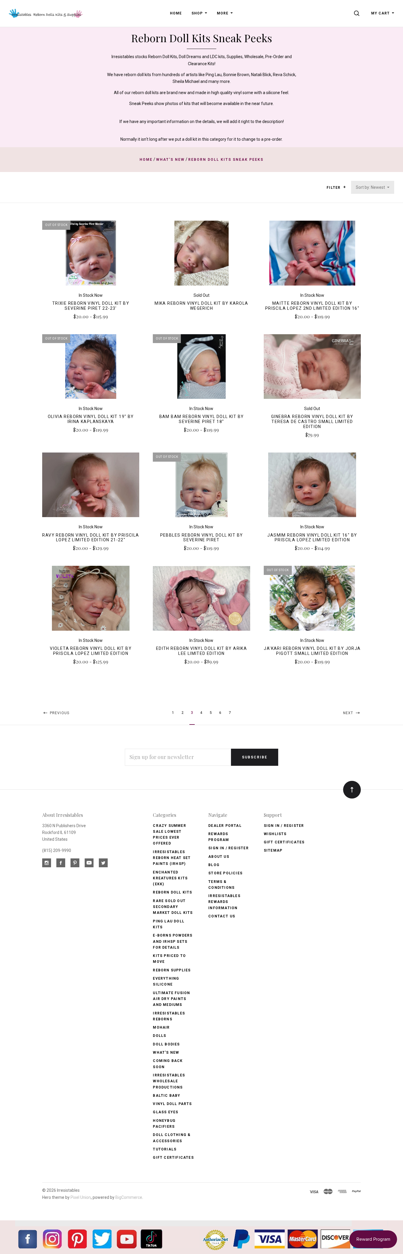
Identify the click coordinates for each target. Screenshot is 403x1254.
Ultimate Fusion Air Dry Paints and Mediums (171, 999)
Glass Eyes (165, 1112)
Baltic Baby (166, 1096)
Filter (334, 188)
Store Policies (225, 873)
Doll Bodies (166, 1044)
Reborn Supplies (172, 970)
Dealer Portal (225, 826)
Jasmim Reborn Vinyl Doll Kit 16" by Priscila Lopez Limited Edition (312, 537)
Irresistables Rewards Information (224, 902)
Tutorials (164, 1149)
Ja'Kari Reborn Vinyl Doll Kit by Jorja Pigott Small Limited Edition (312, 651)
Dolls (159, 1036)
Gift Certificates (173, 1157)
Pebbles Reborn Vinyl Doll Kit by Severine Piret (201, 537)
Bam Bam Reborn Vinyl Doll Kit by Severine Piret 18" (201, 419)
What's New (166, 1052)
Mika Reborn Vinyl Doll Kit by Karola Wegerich (201, 306)
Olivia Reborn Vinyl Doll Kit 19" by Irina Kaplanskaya (91, 419)
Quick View (90, 256)
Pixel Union (81, 1197)
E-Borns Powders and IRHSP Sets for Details (172, 941)
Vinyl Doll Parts (172, 1104)
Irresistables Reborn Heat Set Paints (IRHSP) (172, 858)
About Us (218, 857)
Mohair (161, 1027)
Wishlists (275, 834)
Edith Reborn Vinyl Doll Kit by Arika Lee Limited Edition (201, 651)
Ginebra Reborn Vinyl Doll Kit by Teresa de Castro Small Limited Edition (312, 421)
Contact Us (221, 916)
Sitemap (273, 850)
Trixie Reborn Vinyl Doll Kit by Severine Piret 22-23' (90, 306)
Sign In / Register (228, 848)
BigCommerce (128, 1197)
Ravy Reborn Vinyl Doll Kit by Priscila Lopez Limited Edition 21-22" (90, 537)
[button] (344, 187)
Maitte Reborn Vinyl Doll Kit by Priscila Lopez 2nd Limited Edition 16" (312, 306)
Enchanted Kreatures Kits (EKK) (170, 878)
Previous (58, 713)
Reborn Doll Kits (172, 892)
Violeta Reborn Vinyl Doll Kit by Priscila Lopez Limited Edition (91, 651)
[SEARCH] (357, 13)
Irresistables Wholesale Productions (169, 1081)
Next (349, 713)
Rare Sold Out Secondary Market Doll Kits (173, 907)
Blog (213, 865)
